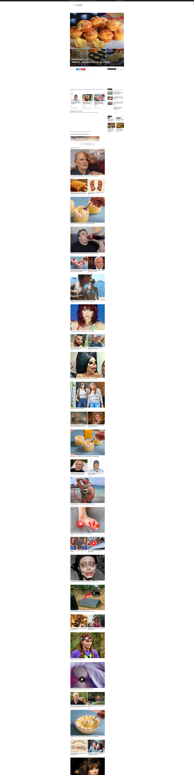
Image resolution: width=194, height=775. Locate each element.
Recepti (74, 11)
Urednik (73, 64)
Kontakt (95, 0)
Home (84, 0)
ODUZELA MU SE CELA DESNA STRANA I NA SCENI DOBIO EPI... (111, 120)
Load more (115, 112)
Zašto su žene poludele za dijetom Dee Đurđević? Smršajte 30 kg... (117, 108)
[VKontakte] (121, 0)
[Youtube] (123, 0)
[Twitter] (118, 0)
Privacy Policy (91, 0)
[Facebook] (116, 0)
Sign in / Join (81, 0)
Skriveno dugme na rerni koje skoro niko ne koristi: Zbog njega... (118, 103)
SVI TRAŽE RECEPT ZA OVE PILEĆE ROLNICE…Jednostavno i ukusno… (118, 98)
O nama (87, 0)
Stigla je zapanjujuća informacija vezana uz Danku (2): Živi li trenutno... (118, 92)
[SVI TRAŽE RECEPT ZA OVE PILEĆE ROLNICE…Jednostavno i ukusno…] (110, 98)
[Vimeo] (120, 0)
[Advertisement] (87, 80)
